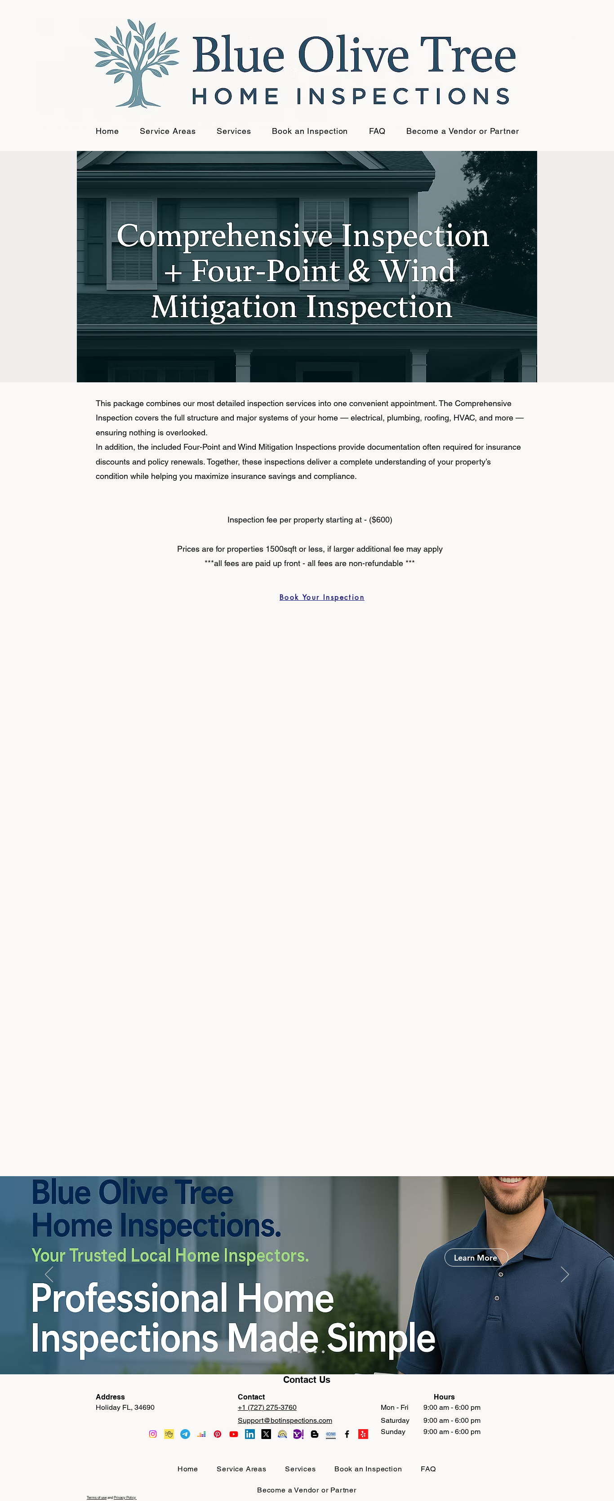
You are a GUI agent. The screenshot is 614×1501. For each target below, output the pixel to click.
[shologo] (331, 1434)
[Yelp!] (363, 1434)
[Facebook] (347, 1434)
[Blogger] (315, 1434)
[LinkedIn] (250, 1434)
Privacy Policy (125, 1497)
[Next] (565, 1275)
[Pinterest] (217, 1434)
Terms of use (97, 1497)
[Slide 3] (307, 1351)
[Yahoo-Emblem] (298, 1434)
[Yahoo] (169, 1434)
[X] (266, 1434)
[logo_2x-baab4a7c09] (282, 1434)
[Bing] (201, 1434)
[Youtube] (234, 1434)
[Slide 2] (299, 1351)
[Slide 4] (315, 1351)
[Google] (185, 1434)
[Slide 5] (323, 1351)
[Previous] (49, 1275)
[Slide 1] (290, 1351)
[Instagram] (153, 1434)
